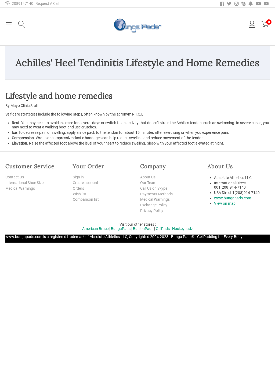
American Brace (95, 228)
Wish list (79, 194)
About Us (147, 177)
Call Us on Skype (153, 188)
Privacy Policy (151, 210)
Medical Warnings (20, 188)
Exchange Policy (153, 205)
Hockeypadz (182, 228)
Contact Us (14, 177)
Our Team (148, 183)
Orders (78, 188)
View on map (225, 203)
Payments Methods (156, 194)
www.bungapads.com (232, 198)
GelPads (163, 228)
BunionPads (143, 228)
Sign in (78, 177)
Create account (85, 183)
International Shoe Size (24, 183)
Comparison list (86, 199)
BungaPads (121, 228)
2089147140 (21, 3)
